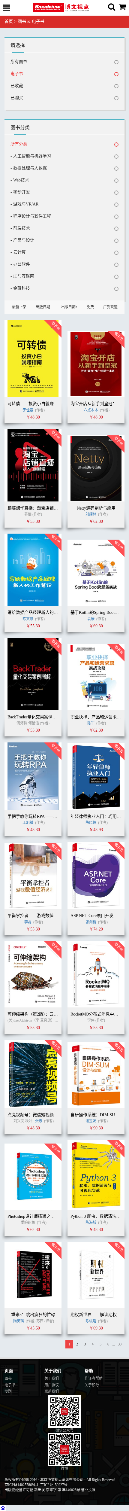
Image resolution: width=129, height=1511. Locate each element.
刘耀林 (91, 514)
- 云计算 (18, 252)
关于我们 (51, 1378)
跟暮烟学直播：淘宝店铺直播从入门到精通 (47, 508)
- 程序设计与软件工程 (30, 216)
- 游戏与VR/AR (24, 204)
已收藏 (16, 86)
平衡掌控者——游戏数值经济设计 (39, 915)
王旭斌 (27, 823)
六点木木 (91, 410)
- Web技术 (19, 180)
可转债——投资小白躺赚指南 (35, 403)
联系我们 (51, 1391)
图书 (8, 1378)
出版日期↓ (44, 307)
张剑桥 (91, 922)
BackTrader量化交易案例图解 (34, 717)
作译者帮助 (94, 1378)
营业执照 (88, 1490)
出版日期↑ (69, 307)
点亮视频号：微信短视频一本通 (37, 1115)
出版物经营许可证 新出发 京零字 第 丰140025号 (42, 1490)
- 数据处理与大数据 (28, 168)
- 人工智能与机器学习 (30, 156)
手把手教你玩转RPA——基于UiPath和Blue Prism (52, 816)
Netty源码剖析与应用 (96, 508)
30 (120, 1344)
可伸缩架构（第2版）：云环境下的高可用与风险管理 (56, 1014)
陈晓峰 (91, 823)
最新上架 (19, 307)
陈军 (90, 723)
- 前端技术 (20, 228)
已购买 (16, 98)
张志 (39, 1121)
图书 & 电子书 (31, 21)
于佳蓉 (27, 410)
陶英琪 (18, 1321)
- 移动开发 (20, 192)
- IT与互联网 (22, 276)
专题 (8, 1391)
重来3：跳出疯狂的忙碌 (33, 1314)
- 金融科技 (20, 288)
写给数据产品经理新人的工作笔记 (39, 612)
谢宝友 (91, 1121)
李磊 (28, 922)
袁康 (90, 619)
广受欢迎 (110, 307)
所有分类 (18, 144)
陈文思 (27, 619)
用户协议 (51, 1385)
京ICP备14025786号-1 (21, 1485)
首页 (8, 21)
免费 (90, 307)
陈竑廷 (91, 1321)
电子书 (16, 74)
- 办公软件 (20, 264)
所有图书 (18, 61)
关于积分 (92, 1385)
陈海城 (91, 1222)
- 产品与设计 (22, 240)
